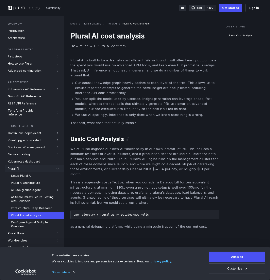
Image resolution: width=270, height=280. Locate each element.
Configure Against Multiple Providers (29, 224)
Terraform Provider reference (21, 112)
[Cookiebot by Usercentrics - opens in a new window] (25, 272)
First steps (15, 56)
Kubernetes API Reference (26, 89)
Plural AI (13, 168)
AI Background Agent (26, 190)
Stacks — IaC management (26, 147)
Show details (61, 272)
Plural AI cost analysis (26, 215)
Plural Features (92, 23)
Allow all (237, 256)
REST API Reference (22, 103)
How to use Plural (20, 63)
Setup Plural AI (21, 175)
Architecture (16, 37)
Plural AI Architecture (25, 182)
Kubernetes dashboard (24, 161)
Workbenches (17, 240)
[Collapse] (58, 168)
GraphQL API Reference (24, 96)
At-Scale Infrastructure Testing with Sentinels (32, 199)
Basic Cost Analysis (241, 35)
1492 (210, 7)
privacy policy (161, 261)
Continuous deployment (24, 133)
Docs (73, 23)
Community (53, 7)
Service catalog (19, 154)
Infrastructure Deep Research (31, 208)
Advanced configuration (25, 70)
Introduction (16, 30)
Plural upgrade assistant (24, 140)
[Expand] (58, 56)
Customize (234, 268)
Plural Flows (16, 233)
